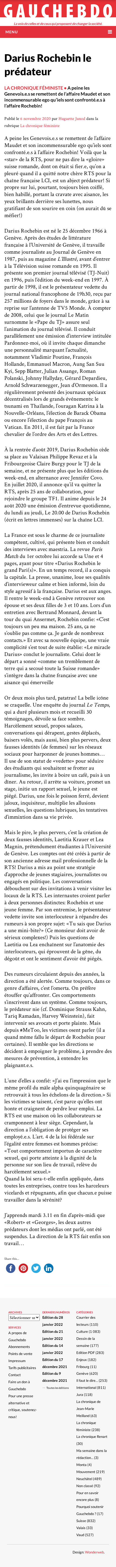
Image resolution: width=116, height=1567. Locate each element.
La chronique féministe (40, 125)
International (86, 1387)
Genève (82, 1373)
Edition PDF (85, 1352)
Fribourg (82, 1366)
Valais (81, 1528)
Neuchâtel (84, 1479)
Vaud (80, 1535)
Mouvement (85, 1472)
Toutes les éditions (57, 1387)
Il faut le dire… (87, 1380)
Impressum (17, 1361)
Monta (81, 1464)
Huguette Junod (72, 118)
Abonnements (19, 1346)
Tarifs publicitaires (22, 1368)
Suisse (81, 1521)
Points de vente (20, 1353)
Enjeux (81, 1359)
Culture (82, 1331)
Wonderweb (94, 1552)
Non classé (84, 1486)
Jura (79, 1394)
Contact (14, 1375)
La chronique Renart (91, 1436)
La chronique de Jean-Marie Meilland (88, 1408)
